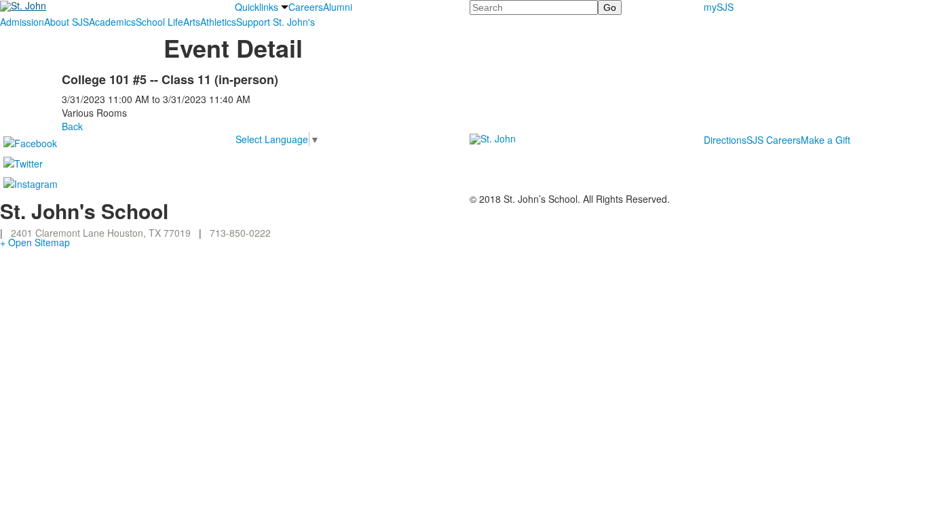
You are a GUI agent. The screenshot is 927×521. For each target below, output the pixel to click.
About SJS (66, 21)
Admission (22, 21)
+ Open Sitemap (35, 242)
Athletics (218, 21)
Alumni (337, 7)
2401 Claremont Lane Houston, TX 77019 (101, 232)
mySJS (719, 7)
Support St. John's (275, 21)
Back (72, 126)
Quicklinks (256, 7)
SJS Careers (773, 140)
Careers (305, 7)
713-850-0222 (240, 232)
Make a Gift (825, 140)
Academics (112, 21)
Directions (725, 140)
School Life (159, 21)
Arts (191, 21)
